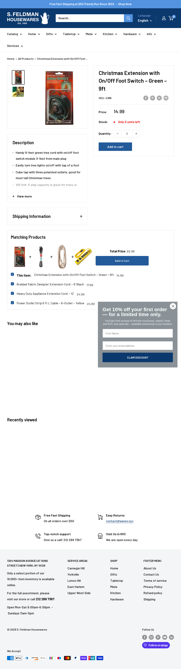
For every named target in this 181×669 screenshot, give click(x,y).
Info (149, 34)
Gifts (49, 34)
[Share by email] (166, 98)
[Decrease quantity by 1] (117, 133)
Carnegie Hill (76, 568)
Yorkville (73, 574)
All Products (25, 58)
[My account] (164, 18)
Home (32, 34)
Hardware (130, 34)
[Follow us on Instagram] (151, 637)
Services (13, 46)
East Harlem (76, 587)
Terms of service (155, 580)
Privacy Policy (153, 587)
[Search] (128, 18)
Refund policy (153, 593)
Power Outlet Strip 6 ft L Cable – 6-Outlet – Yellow (50, 303)
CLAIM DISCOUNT (137, 357)
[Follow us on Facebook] (144, 637)
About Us (150, 568)
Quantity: (105, 133)
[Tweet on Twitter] (159, 98)
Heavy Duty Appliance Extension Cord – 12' (45, 293)
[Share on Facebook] (145, 98)
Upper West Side (79, 593)
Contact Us (151, 574)
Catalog (12, 34)
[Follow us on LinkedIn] (171, 637)
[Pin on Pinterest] (152, 98)
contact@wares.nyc (119, 521)
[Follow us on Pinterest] (158, 637)
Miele (89, 34)
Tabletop (69, 34)
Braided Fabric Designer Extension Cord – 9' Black (50, 284)
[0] (171, 18)
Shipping (149, 599)
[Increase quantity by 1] (136, 133)
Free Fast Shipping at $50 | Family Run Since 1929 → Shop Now (90, 4)
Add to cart (115, 147)
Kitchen (108, 34)
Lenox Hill (74, 580)
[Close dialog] (173, 306)
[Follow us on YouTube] (164, 637)
